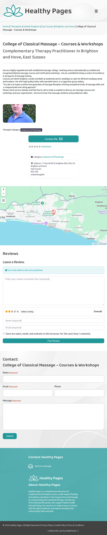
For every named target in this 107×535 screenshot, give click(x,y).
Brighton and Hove (64, 26)
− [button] (3, 193)
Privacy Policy (47, 525)
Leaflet (95, 244)
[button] (53, 138)
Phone (57, 386)
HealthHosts (70, 531)
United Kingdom (31, 26)
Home (6, 26)
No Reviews (46, 146)
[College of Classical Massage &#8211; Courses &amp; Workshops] (53, 212)
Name (10, 372)
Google (103, 244)
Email (10, 386)
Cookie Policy (60, 525)
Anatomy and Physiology (31, 130)
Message (12, 400)
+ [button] (3, 189)
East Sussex (48, 26)
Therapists (16, 26)
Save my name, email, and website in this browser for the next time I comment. (48, 333)
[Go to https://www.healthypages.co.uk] (43, 10)
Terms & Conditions (75, 525)
